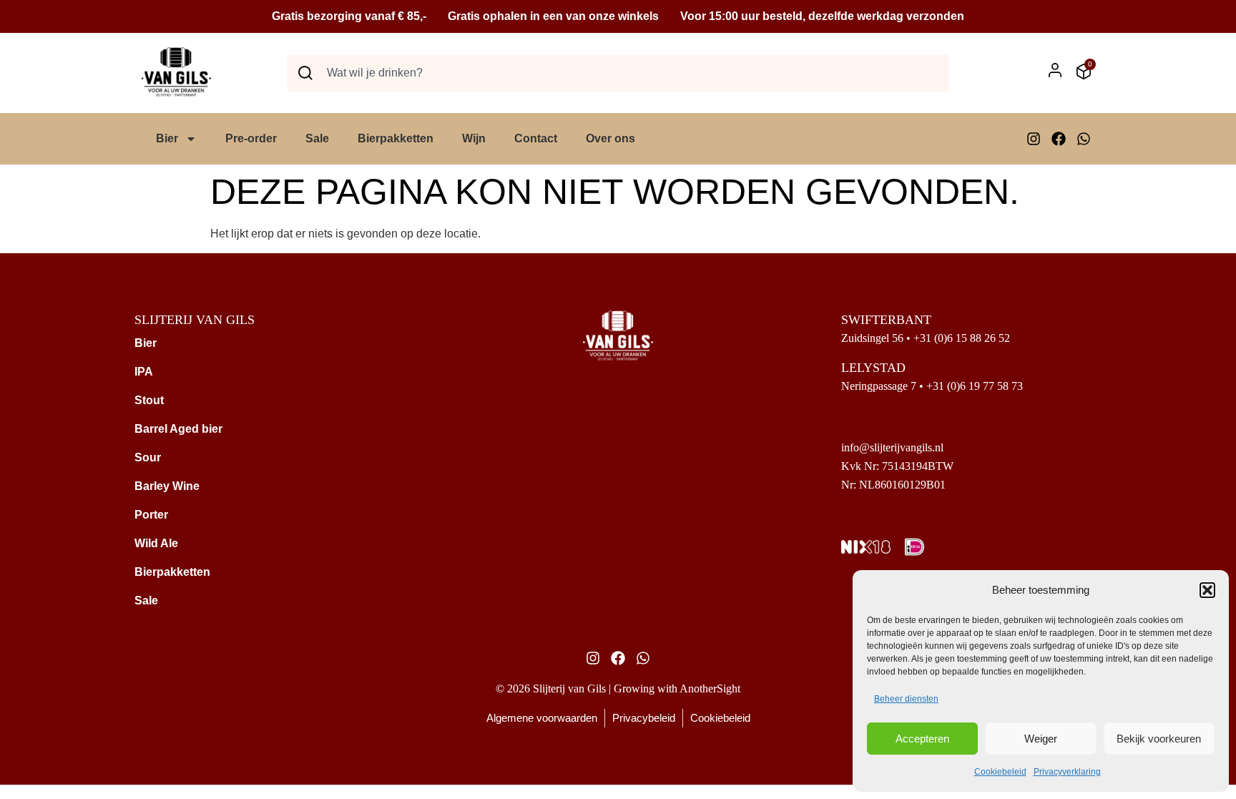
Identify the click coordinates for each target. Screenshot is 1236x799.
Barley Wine (167, 486)
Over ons (610, 138)
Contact (535, 138)
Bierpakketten (395, 138)
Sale (317, 138)
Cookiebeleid (1000, 772)
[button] (1207, 590)
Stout (149, 400)
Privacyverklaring (1067, 772)
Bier (167, 138)
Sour (147, 457)
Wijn (474, 138)
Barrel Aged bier (178, 429)
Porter (151, 515)
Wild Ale (156, 543)
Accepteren (922, 738)
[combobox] (618, 73)
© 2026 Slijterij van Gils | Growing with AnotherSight (618, 688)
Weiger (1040, 738)
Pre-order (251, 138)
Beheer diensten (906, 699)
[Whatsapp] (1083, 138)
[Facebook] (1058, 138)
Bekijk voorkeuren (1159, 738)
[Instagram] (1033, 138)
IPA (143, 372)
